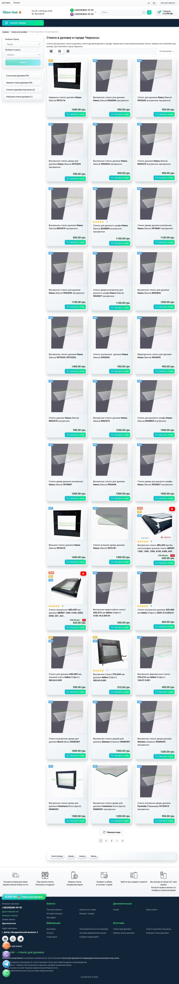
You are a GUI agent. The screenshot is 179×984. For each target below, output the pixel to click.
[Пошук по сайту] (149, 12)
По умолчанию (166, 51)
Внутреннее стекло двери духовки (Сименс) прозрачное (154, 741)
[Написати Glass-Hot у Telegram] (20, 939)
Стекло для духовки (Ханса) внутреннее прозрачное (154, 99)
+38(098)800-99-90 (84, 10)
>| (122, 841)
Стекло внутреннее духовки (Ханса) (110, 356)
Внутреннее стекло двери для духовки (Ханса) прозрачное (65, 164)
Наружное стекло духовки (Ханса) (65, 99)
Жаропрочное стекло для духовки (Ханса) (154, 356)
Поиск (23, 62)
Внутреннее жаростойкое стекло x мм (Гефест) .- (109, 612)
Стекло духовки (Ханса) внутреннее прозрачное (154, 162)
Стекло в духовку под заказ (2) (20, 90)
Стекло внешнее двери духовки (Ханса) (109, 546)
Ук (149, 3)
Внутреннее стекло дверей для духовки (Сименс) (111, 740)
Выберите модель (12, 50)
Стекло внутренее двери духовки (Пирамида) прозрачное (153, 806)
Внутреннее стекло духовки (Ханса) (110, 419)
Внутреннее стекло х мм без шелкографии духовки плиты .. (156, 548)
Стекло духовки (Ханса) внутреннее (64, 419)
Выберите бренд (12, 39)
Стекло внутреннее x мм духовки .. (66, 612)
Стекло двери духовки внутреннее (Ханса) (66, 483)
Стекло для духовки (122, 929)
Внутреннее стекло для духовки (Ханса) (153, 291)
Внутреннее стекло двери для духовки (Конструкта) (65, 806)
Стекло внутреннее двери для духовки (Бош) (64, 740)
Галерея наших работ (89, 937)
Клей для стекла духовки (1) (19, 97)
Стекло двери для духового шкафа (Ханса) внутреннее (155, 483)
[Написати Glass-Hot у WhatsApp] (6, 973)
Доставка (6, 3)
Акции (116, 910)
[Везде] (144, 12)
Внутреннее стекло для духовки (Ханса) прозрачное (111, 99)
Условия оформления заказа (92, 933)
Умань (94, 856)
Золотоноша (57, 856)
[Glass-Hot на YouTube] (5, 939)
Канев (71, 856)
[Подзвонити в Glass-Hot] (6, 945)
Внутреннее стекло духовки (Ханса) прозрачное (110, 162)
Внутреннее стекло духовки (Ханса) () (66, 356)
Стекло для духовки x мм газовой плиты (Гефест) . (65, 677)
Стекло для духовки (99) (17, 76)
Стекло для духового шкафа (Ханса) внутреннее (154, 419)
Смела (82, 856)
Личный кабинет (168, 3)
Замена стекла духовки (124, 933)
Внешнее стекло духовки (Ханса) (64, 546)
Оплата (16, 3)
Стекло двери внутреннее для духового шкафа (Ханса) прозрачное (108, 293)
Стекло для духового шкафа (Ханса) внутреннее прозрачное (110, 228)
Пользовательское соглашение (93, 929)
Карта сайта (151, 910)
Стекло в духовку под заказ (158, 929)
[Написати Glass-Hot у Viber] (13, 939)
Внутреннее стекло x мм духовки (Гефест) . (109, 677)
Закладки (51, 917)
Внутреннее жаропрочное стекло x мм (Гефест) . (153, 677)
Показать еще (113, 832)
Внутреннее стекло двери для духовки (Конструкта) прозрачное (109, 806)
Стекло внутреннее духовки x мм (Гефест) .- (155, 611)
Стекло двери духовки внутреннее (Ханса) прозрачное (155, 227)
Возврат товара (86, 913)
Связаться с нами (87, 910)
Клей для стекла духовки (157, 933)
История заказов (54, 913)
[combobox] (23, 44)
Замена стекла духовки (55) (19, 83)
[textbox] (22, 44)
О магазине (52, 937)
